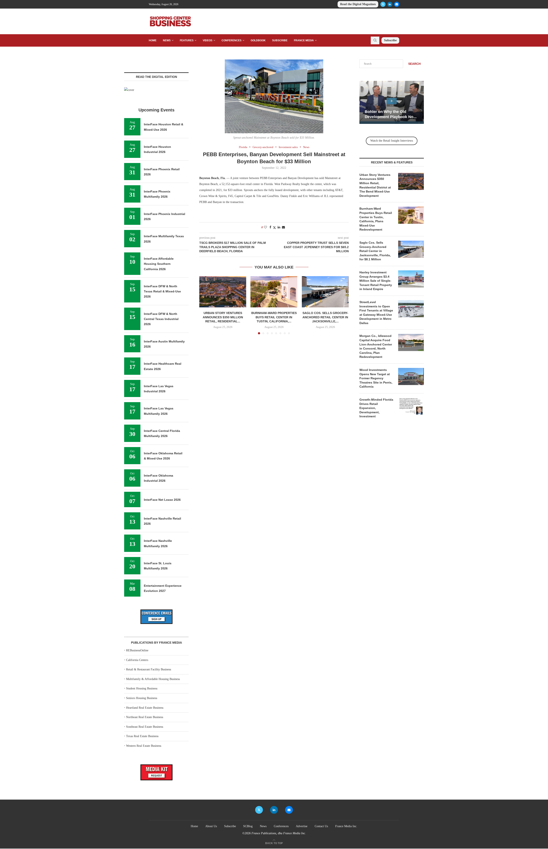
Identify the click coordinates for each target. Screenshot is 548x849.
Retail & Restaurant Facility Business (148, 669)
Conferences (231, 40)
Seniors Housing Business (141, 698)
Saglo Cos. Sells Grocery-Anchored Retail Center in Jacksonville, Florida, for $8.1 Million (375, 251)
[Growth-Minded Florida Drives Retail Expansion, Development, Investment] (411, 406)
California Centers (137, 660)
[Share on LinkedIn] (279, 227)
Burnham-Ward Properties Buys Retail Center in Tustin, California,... (274, 317)
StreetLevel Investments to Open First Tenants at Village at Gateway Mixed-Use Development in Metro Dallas (376, 312)
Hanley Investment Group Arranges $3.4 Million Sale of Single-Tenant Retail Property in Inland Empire (375, 281)
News (167, 40)
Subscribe (279, 40)
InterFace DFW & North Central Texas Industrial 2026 (161, 319)
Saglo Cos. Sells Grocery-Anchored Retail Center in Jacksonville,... (325, 317)
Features (187, 40)
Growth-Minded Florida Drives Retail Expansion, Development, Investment (376, 408)
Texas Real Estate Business (142, 736)
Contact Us (321, 826)
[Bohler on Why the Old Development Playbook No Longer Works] (391, 102)
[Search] (375, 40)
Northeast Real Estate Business (144, 717)
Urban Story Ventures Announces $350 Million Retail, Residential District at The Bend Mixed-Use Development (375, 185)
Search (414, 63)
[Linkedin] (389, 4)
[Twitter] (383, 4)
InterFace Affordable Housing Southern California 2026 (159, 264)
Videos (207, 40)
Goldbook (258, 40)
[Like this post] (265, 227)
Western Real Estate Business (143, 745)
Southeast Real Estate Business (144, 726)
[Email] (396, 4)
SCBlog (248, 826)
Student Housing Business (141, 688)
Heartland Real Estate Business (144, 707)
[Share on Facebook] (270, 227)
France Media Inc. (346, 826)
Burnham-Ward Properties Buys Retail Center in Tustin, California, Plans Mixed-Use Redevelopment (375, 219)
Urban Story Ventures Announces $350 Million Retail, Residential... (223, 317)
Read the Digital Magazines (358, 4)
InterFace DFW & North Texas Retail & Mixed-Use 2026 (162, 291)
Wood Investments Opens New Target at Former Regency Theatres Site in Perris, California (375, 378)
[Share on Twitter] (274, 228)
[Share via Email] (283, 227)
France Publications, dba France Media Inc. (279, 833)
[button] (205, 305)
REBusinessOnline (137, 650)
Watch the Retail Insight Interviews (391, 140)
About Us (211, 826)
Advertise (301, 826)
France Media (304, 40)
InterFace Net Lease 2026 (162, 499)
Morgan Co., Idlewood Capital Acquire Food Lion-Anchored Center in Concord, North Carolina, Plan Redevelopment (375, 346)
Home (152, 40)
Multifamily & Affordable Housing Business (153, 679)
